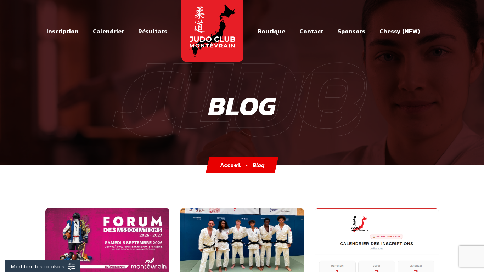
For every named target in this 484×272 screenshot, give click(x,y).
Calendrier (108, 31)
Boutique (271, 31)
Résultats (152, 31)
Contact (311, 31)
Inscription (62, 31)
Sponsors (351, 31)
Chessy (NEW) (399, 31)
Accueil (230, 165)
